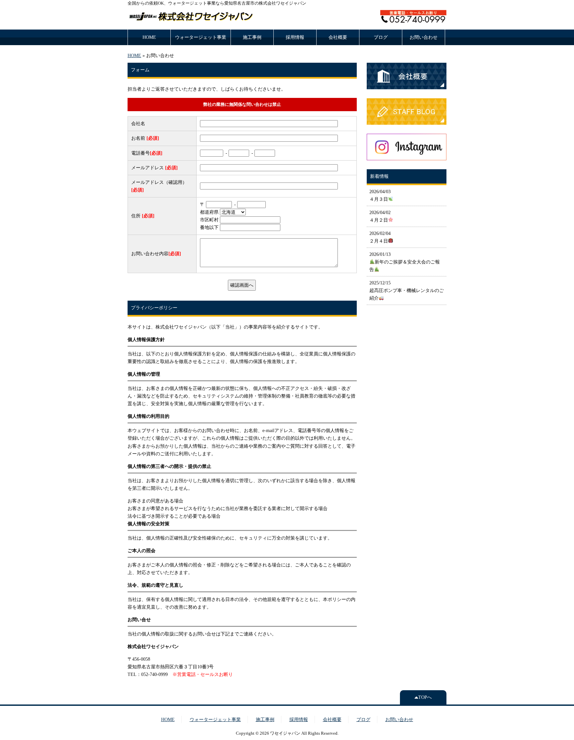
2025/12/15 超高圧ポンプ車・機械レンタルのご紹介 (406, 290)
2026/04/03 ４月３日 (380, 195)
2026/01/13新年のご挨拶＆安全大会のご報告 (404, 262)
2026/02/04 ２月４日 (380, 237)
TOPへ (425, 697)
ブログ (381, 37)
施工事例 (252, 37)
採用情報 (295, 37)
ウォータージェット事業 (200, 37)
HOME (149, 37)
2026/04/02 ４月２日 (380, 216)
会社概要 (338, 37)
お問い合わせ (423, 37)
